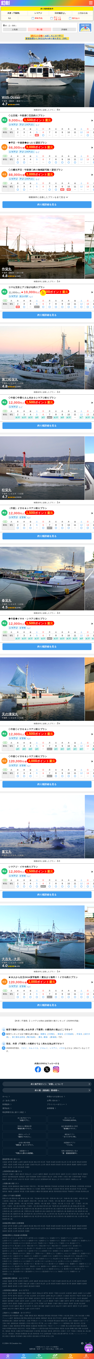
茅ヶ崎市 (56, 1298)
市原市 (37, 1308)
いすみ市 (35, 1174)
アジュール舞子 (7, 1318)
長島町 (31, 1298)
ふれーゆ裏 (48, 1323)
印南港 (11, 1189)
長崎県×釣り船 (72, 1211)
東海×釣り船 (25, 1198)
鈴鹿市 (4, 1303)
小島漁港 (11, 1333)
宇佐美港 (49, 1189)
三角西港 (79, 1331)
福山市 (10, 1298)
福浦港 (32, 1191)
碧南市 (66, 1303)
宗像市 (11, 1174)
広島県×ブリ (29, 1261)
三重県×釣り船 (29, 1211)
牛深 (41, 1333)
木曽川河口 (34, 1323)
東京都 (31, 1162)
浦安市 (61, 1298)
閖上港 (32, 1318)
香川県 (63, 1164)
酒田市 (10, 1179)
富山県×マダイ (41, 1248)
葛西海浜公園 (18, 1318)
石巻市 (4, 1296)
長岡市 (67, 1179)
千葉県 (48, 1162)
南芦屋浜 (22, 1321)
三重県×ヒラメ (50, 1253)
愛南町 (51, 1301)
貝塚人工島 (74, 1315)
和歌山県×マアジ (82, 1256)
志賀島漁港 (47, 1333)
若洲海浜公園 (7, 1315)
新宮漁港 (44, 1331)
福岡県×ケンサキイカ (71, 1266)
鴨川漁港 (31, 1037)
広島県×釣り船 (7, 1211)
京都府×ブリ (76, 1253)
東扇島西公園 (7, 1321)
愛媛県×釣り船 (29, 1216)
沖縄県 (27, 1167)
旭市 (70, 1176)
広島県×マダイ (7, 1261)
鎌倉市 (4, 1179)
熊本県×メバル (7, 1271)
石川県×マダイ (74, 1248)
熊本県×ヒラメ (80, 1269)
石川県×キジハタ (62, 1248)
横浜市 (22, 1174)
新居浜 (29, 1336)
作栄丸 (79, 1034)
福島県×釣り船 (18, 1214)
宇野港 (60, 1315)
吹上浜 (4, 1333)
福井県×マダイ (23, 1251)
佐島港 (16, 1189)
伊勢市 (67, 1298)
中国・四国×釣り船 (52, 1198)
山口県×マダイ (40, 1261)
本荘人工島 (50, 1336)
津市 (26, 1298)
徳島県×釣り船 (72, 1216)
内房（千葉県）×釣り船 (10, 1206)
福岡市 (40, 1174)
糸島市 (4, 1176)
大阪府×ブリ (28, 1256)
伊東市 (60, 1176)
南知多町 (85, 1298)
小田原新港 (80, 1186)
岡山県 (37, 1164)
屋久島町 (41, 1306)
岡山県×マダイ (69, 1258)
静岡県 (84, 1162)
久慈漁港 (56, 1189)
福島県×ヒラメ (44, 1240)
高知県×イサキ (35, 1266)
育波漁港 (54, 1186)
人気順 (15, 29)
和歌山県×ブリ (7, 1258)
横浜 (35, 1315)
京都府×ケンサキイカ (63, 1253)
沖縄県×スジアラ (63, 1271)
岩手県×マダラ (23, 1238)
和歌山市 (28, 1174)
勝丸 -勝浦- (44, 1037)
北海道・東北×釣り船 (80, 1198)
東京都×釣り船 (40, 1208)
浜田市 (22, 1301)
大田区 (65, 1176)
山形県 (20, 1162)
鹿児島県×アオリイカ (49, 1271)
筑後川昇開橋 (7, 1328)
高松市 (60, 1303)
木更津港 (37, 1331)
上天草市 (33, 1301)
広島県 (32, 1164)
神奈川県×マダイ (45, 1246)
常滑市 (84, 1296)
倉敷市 (4, 1308)
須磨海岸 (44, 1318)
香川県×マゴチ (54, 1264)
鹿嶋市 (46, 1174)
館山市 (50, 1176)
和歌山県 (21, 1164)
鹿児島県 (21, 1167)
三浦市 (16, 1174)
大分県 (15, 1167)
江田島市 (59, 1296)
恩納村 (20, 1303)
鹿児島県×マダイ (19, 1271)
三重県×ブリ (29, 1253)
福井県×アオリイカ (35, 1251)
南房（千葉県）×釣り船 (55, 1203)
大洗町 (16, 1301)
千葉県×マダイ (43, 1243)
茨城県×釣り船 (29, 1208)
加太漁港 (81, 1315)
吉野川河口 (57, 1331)
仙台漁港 (85, 1328)
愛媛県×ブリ (74, 1264)
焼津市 (67, 1301)
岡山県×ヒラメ (80, 1258)
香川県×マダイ (29, 1264)
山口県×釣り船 (52, 1214)
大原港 (10, 1186)
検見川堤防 (76, 1326)
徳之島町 (82, 1303)
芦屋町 (41, 1303)
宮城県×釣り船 (40, 1211)
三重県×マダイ (40, 1253)
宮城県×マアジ (55, 1238)
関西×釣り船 (16, 1198)
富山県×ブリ (31, 1248)
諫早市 (85, 1306)
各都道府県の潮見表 (9, 1278)
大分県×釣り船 (83, 1216)
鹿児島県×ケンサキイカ (33, 1271)
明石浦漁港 (44, 1191)
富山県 (63, 1162)
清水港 (50, 1318)
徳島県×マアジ (7, 1264)
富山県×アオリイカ (19, 1248)
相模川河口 (64, 1321)
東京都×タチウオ (8, 1246)
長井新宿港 (58, 1191)
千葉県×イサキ (64, 1243)
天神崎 (62, 1326)
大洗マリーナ (83, 1321)
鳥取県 (48, 1164)
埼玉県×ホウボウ (31, 1243)
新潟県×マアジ (7, 1248)
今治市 (78, 1298)
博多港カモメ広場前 (33, 1189)
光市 (45, 1303)
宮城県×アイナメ (66, 1238)
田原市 (82, 1301)
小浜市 (15, 1179)
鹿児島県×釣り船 (30, 1214)
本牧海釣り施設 (17, 1315)
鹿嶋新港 (5, 1189)
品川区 (37, 1179)
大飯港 (10, 1191)
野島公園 (27, 1318)
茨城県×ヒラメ (86, 1240)
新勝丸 (43, 1034)
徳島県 (69, 1164)
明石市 (58, 1174)
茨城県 (53, 1162)
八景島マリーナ (57, 1323)
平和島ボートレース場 (38, 1321)
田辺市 (27, 1179)
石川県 (69, 1162)
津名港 (13, 1331)
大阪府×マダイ (7, 1256)
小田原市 (74, 1174)
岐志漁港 (73, 1189)
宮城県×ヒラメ (44, 1238)
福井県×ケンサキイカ (9, 1251)
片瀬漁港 (12, 1336)
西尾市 (15, 1303)
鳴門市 (46, 1293)
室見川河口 (21, 1328)
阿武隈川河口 (42, 1326)
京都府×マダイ (86, 1253)
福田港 (38, 1318)
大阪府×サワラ (18, 1256)
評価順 (64, 29)
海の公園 (69, 1326)
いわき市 (45, 1301)
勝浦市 (85, 1174)
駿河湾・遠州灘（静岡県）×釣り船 (14, 1203)
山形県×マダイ (78, 1238)
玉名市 (52, 1306)
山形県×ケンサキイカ (20, 1240)
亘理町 (77, 1301)
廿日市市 (28, 1306)
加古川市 (21, 1179)
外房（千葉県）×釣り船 (52, 1201)
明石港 (62, 1189)
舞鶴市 (50, 1303)
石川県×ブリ (51, 1248)
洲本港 (50, 1331)
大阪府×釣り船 (61, 1208)
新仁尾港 (5, 1336)
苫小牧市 (35, 1306)
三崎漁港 (17, 1333)
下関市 (56, 1293)
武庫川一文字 (65, 1331)
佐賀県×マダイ (84, 1266)
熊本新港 (36, 1333)
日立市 (68, 1174)
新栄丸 (60, 1034)
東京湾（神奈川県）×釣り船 (70, 1201)
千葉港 (73, 1331)
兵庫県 (15, 1164)
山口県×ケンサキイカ (65, 1261)
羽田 (71, 1323)
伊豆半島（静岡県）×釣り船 (36, 1203)
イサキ (62, 1048)
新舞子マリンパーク (75, 1318)
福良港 (4, 1191)
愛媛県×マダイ (64, 1264)
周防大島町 (22, 1293)
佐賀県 (84, 1164)
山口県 (43, 1164)
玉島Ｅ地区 (6, 1323)
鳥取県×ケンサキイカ (20, 1258)
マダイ (24, 1048)
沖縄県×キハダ (75, 1271)
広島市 (34, 1293)
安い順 (39, 29)
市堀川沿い (33, 1186)
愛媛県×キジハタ (85, 1264)
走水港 (84, 1189)
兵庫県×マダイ (47, 1256)
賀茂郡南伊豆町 (46, 1179)
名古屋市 (33, 1296)
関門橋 (23, 1326)
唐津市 (15, 1298)
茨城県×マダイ (66, 1240)
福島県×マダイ (34, 1240)
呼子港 (41, 1323)
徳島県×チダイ (18, 1264)
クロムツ (44, 1048)
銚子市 (31, 1303)
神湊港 (4, 1186)
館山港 (30, 1333)
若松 (70, 1321)
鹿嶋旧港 (48, 1186)
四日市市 (73, 1296)
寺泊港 (22, 1191)
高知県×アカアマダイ (22, 1266)
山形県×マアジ (7, 1240)
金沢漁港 (61, 1186)
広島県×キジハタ (19, 1261)
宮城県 (15, 1162)
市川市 (62, 1179)
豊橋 (79, 1328)
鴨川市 (80, 1174)
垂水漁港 (45, 1328)
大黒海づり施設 (7, 1326)
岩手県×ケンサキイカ (9, 1238)
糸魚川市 (59, 1306)
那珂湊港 (48, 1315)
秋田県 (20, 1281)
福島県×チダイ (55, 1240)
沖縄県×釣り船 (61, 1211)
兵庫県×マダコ (58, 1256)
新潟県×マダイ (67, 1246)
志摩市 (48, 1296)
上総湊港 (16, 1191)
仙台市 (25, 1303)
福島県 (25, 1162)
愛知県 (79, 1162)
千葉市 (56, 1301)
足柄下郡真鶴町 (31, 1176)
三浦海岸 (15, 1321)
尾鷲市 (75, 1306)
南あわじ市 (56, 1179)
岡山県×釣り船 (63, 1214)
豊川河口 (77, 1323)
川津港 (51, 1034)
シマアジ (53, 1048)
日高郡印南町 (76, 1176)
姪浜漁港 (88, 1186)
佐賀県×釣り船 (18, 1216)
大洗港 (27, 1191)
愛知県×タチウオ (19, 1253)
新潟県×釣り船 (72, 1208)
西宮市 (22, 1308)
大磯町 (61, 1301)
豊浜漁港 (54, 1315)
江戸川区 (26, 1296)
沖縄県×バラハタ (8, 1274)
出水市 (32, 1308)
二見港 (28, 1321)
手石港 (79, 1189)
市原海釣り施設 (21, 1336)
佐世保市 (37, 1298)
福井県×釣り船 (50, 1208)
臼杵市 (10, 1303)
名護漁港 (34, 1326)
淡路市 (63, 1174)
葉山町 (76, 1303)
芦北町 (39, 1301)
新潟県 (58, 1162)
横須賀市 (5, 1174)
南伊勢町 (11, 1301)
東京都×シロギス (20, 1246)
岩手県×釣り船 (41, 1214)
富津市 (39, 1176)
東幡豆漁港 (74, 1328)
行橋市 (55, 1303)
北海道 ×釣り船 (84, 1214)
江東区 (55, 1176)
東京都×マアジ (75, 1243)
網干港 (65, 1333)
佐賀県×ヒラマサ (8, 1269)
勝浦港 (53, 1037)
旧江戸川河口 (57, 1318)
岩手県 (10, 1162)
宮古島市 (49, 1298)
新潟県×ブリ (77, 1246)
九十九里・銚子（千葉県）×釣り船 (76, 1203)
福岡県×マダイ (46, 1266)
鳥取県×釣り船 (83, 1211)
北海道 (4, 1162)
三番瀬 (26, 1315)
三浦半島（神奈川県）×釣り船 (12, 1201)
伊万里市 (73, 1298)
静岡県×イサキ (58, 1251)
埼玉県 (43, 1162)
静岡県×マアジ (69, 1251)
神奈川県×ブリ (57, 1246)
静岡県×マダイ (47, 1251)
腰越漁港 (23, 1189)
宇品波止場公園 (57, 1333)
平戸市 (10, 1296)
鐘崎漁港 (16, 1186)
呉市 (38, 1296)
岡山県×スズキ (58, 1258)
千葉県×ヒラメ (54, 1243)
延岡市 (43, 1296)
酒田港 (67, 1189)
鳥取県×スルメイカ (46, 1258)
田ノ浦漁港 (6, 1331)
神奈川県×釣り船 (45, 1206)
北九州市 (52, 1174)
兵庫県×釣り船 (7, 1208)
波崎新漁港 (14, 1323)
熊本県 (10, 1167)
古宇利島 (42, 1336)
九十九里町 (87, 1293)
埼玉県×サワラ (7, 1243)
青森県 (10, 1281)
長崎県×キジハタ (42, 1269)
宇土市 (80, 1306)
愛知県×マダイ (7, 1253)
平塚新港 (71, 1191)
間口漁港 (41, 1186)
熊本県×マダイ (69, 1269)
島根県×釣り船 (7, 1219)
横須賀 (14, 1328)
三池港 (84, 1318)
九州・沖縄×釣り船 (65, 1198)
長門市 (72, 1301)
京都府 (27, 1164)
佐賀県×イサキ (20, 1269)
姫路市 (75, 1293)
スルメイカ (33, 1048)
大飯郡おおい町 (76, 1179)
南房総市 (22, 1176)
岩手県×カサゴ (34, 1238)
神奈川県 (37, 1162)
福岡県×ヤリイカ (57, 1266)
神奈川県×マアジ (33, 1246)
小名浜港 (66, 1315)
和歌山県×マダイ (70, 1256)
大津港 (87, 1315)
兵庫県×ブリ (37, 1256)
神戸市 (15, 1296)
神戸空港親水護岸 (27, 1331)
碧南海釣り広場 (24, 1323)
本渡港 (62, 1328)
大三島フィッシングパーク (78, 1333)
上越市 (27, 1308)
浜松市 (10, 1293)
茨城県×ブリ (76, 1240)
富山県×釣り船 (50, 1216)
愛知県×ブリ (79, 1251)
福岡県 (79, 1164)
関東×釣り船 (6, 1198)
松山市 (89, 1296)
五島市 (27, 1301)
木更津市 (69, 1293)
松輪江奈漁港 (24, 1186)
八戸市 (36, 1303)
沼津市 (32, 1179)
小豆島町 (66, 1296)
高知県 (58, 1164)
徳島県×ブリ (77, 1261)
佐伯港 (67, 1328)
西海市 (71, 1303)
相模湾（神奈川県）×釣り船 (33, 1201)
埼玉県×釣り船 (40, 1216)
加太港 (67, 1186)
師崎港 (28, 1326)
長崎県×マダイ (30, 1269)
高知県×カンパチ (8, 1266)
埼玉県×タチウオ (19, 1243)
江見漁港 (69, 1034)
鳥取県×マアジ (34, 1258)
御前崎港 (17, 1326)
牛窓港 (28, 1328)
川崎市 (64, 1306)
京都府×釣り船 (50, 1211)
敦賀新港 (84, 1326)
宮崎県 (25, 1286)
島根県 (53, 1164)
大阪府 (10, 1164)
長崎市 (28, 1293)
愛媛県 (74, 1164)
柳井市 (70, 1306)
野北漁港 (57, 1321)
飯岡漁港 (73, 1186)
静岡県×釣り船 (18, 1208)
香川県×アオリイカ (41, 1264)
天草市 (43, 1298)
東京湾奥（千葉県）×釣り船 (29, 1206)
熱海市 (44, 1176)
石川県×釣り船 (61, 1216)
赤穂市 (47, 1306)
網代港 (51, 1191)
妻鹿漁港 (24, 1333)
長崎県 (4, 1167)
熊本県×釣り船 (7, 1214)
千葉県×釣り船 (57, 1206)
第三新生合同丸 (18, 1037)
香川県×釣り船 (74, 1214)
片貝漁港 (50, 1321)
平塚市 (84, 1176)
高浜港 (64, 1191)
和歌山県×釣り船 (79, 1206)
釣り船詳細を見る (47, 204)
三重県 (4, 1164)
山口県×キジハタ (51, 1261)
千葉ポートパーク (54, 1326)
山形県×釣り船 (18, 1211)
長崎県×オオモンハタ (56, 1269)
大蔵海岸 (75, 1321)
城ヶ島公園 (87, 1331)
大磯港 (37, 1191)
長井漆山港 (85, 1191)
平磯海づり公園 (36, 1328)
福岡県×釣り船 (67, 1206)
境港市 (87, 1301)
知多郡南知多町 (13, 1176)
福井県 (74, 1162)
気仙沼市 (5, 1306)
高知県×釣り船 (7, 1216)
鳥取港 (56, 1328)
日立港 (83, 1323)
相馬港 (65, 1318)
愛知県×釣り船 (83, 1208)
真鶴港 (43, 1189)
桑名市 (22, 1306)
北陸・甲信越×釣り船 (37, 1198)
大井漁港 (77, 1191)
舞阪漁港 (41, 1315)
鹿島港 (31, 1315)
